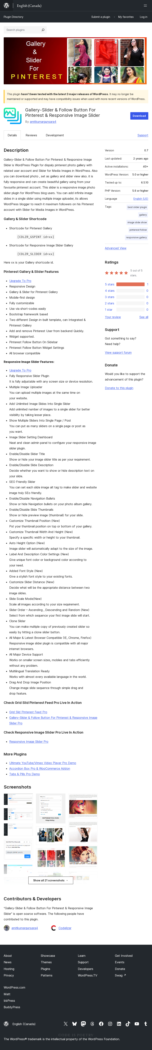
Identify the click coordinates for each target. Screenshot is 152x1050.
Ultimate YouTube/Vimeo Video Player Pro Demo (42, 763)
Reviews (31, 135)
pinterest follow (138, 229)
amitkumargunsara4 (43, 121)
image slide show (137, 222)
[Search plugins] (43, 30)
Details (12, 135)
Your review (113, 317)
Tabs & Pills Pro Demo (24, 774)
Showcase (48, 956)
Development (55, 135)
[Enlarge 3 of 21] (28, 828)
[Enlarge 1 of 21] (28, 798)
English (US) (140, 198)
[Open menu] (146, 5)
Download (139, 115)
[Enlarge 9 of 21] (60, 798)
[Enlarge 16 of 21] (93, 798)
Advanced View (115, 248)
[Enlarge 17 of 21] (93, 826)
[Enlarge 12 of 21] (60, 875)
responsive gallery (136, 237)
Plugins (45, 969)
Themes (46, 962)
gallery (143, 214)
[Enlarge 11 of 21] (60, 853)
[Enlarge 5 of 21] (28, 869)
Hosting (9, 969)
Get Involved (124, 956)
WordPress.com (14, 987)
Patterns (46, 975)
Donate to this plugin (119, 388)
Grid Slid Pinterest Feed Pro (28, 712)
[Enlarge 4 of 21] (28, 844)
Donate (120, 969)
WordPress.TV (87, 975)
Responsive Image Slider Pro (28, 741)
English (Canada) (24, 1024)
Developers (85, 969)
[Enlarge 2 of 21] (28, 813)
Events (119, 962)
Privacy (9, 975)
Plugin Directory (13, 16)
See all (143, 317)
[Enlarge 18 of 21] (93, 851)
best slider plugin (137, 207)
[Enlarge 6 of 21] (28, 882)
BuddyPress (12, 1007)
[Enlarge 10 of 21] (60, 831)
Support (143, 135)
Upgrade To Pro (20, 281)
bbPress (9, 1000)
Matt (7, 994)
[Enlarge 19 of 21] (93, 876)
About (8, 956)
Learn (81, 956)
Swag (120, 975)
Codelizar (65, 928)
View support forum (118, 352)
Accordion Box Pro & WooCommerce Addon (39, 768)
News (7, 962)
